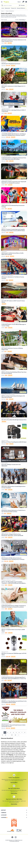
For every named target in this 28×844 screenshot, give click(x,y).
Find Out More (14, 782)
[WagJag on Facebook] (12, 837)
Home (2, 11)
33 (12, 735)
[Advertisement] (14, 768)
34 (15, 735)
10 (5, 735)
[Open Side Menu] (1, 2)
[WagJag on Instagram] (15, 837)
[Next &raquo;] (18, 735)
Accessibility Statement (14, 841)
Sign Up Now (14, 793)
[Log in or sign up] (26, 2)
